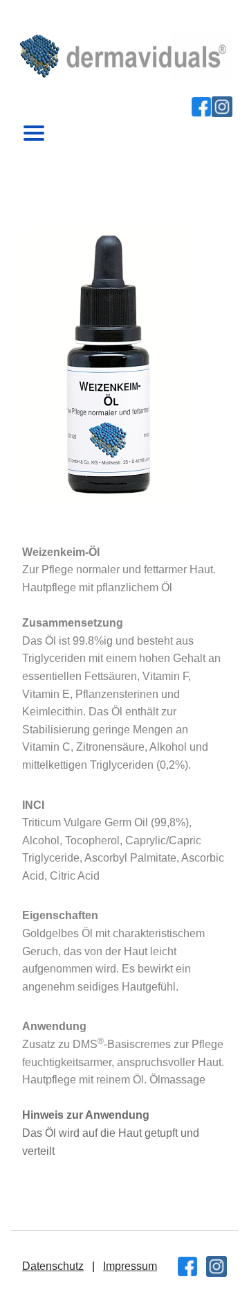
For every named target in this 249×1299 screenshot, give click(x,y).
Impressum (130, 1266)
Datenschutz (53, 1266)
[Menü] (34, 129)
